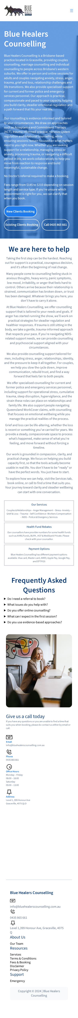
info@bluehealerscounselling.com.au (25, 745)
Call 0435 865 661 (55, 225)
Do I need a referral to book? (26, 599)
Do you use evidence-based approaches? (34, 622)
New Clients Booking (20, 211)
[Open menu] (71, 10)
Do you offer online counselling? (28, 610)
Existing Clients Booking (21, 225)
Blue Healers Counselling (31, 893)
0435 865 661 (18, 917)
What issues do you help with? (27, 605)
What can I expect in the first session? (32, 616)
